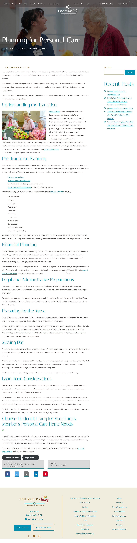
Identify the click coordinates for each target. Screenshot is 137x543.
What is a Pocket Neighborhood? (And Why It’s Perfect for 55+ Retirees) (119, 114)
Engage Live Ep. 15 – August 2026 (120, 108)
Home (4, 49)
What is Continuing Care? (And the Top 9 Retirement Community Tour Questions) (120, 125)
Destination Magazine (85, 525)
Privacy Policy (119, 511)
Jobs (85, 520)
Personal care (54, 111)
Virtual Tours (85, 503)
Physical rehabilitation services (19, 187)
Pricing (85, 507)
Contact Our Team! (12, 457)
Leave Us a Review (119, 529)
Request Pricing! (31, 457)
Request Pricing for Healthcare (84, 511)
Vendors (119, 525)
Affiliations (119, 503)
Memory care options (16, 177)
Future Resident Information (84, 516)
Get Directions (35, 519)
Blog (12, 49)
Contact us (123, 3)
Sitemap (119, 520)
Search (107, 68)
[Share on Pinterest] (45, 474)
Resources (85, 529)
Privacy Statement (119, 516)
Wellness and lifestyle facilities (19, 180)
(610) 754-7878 (107, 3)
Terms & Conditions (119, 507)
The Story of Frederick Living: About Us (85, 498)
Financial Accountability (85, 533)
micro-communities (51, 149)
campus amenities (57, 192)
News (119, 498)
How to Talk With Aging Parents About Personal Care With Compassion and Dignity (119, 101)
